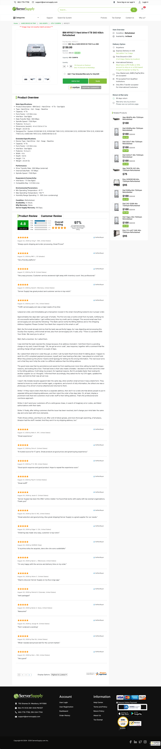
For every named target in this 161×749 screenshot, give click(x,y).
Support (50, 18)
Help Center (98, 702)
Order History (64, 715)
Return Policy (99, 711)
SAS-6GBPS (43, 23)
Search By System (65, 18)
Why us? (142, 18)
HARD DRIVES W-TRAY (28, 23)
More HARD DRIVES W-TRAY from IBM (85, 44)
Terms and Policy (100, 707)
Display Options (44, 675)
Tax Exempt (116, 18)
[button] (155, 743)
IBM (69, 44)
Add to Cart (76, 81)
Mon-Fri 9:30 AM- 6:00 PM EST (30, 708)
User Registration (66, 707)
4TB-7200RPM (56, 23)
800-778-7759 (23, 2)
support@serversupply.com (46, 2)
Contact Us (130, 18)
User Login (63, 702)
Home (16, 23)
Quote (98, 81)
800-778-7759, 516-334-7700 (30, 712)
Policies (104, 18)
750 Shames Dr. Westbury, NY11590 (32, 703)
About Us (97, 715)
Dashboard (63, 711)
